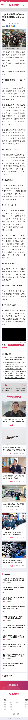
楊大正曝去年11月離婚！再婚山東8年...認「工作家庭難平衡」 (13, 664)
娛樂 (5, 704)
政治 (11, 425)
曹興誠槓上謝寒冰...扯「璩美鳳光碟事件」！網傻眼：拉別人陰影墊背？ (13, 617)
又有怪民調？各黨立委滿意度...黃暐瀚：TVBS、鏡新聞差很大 (13, 588)
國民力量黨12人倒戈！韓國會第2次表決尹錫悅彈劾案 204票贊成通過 (15, 359)
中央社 (6, 23)
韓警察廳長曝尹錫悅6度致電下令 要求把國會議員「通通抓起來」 (15, 363)
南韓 (22, 345)
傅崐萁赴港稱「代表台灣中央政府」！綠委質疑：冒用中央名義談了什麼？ (13, 645)
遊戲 (17, 702)
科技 (11, 709)
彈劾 (16, 345)
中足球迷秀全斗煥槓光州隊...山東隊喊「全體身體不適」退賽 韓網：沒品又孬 (13, 579)
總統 (4, 347)
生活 (11, 509)
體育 (11, 707)
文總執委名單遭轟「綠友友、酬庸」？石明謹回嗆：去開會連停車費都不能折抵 (13, 636)
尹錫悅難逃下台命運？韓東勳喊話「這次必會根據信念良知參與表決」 (15, 367)
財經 (11, 566)
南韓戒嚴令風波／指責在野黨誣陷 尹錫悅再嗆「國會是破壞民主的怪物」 (15, 376)
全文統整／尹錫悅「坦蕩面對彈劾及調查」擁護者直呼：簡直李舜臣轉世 (15, 372)
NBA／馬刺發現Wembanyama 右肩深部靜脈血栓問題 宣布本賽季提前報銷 (13, 626)
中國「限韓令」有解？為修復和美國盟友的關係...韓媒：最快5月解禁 (13, 607)
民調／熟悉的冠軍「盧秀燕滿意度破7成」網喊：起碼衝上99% (13, 598)
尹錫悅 (11, 345)
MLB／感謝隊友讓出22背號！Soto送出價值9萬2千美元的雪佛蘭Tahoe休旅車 (13, 655)
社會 (5, 709)
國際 (11, 481)
